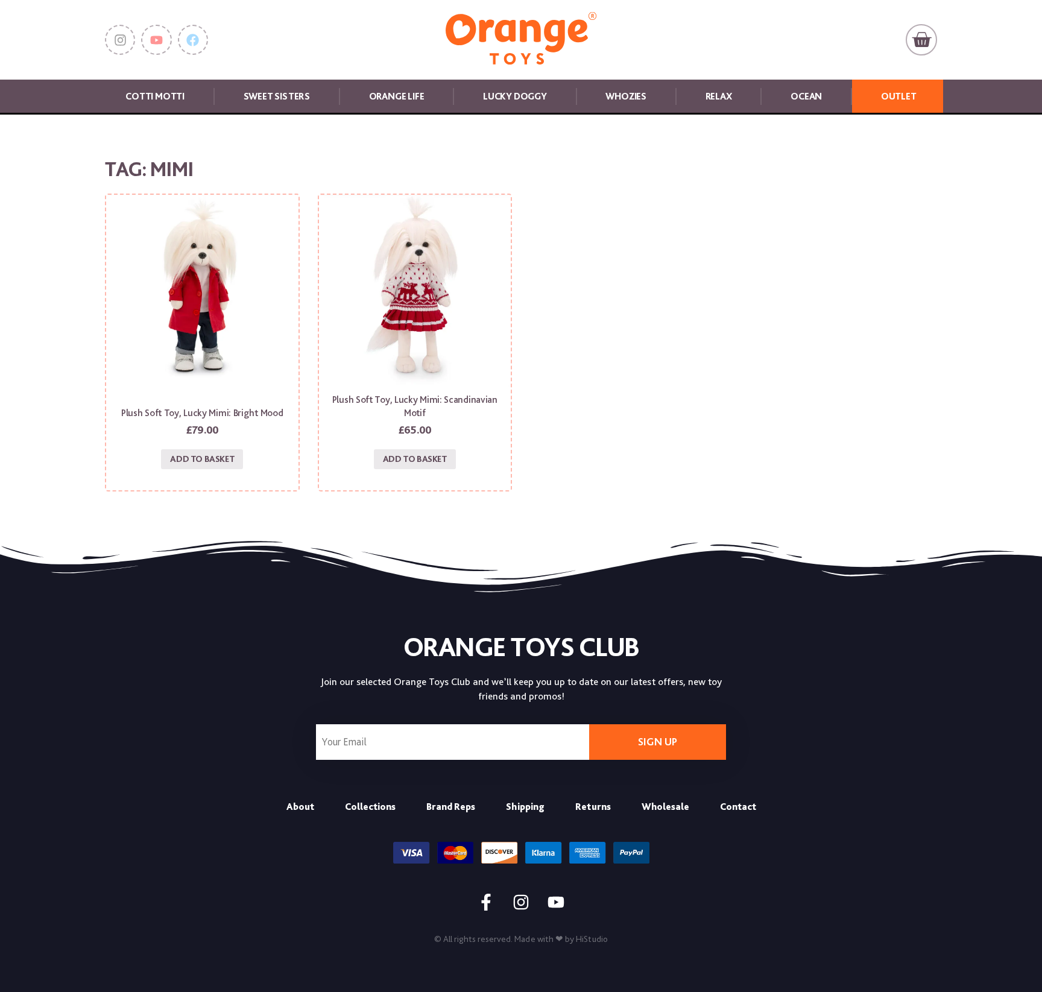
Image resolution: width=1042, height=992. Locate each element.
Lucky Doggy (515, 96)
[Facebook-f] (486, 902)
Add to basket (202, 458)
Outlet (899, 96)
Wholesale (665, 806)
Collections (370, 806)
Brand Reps (450, 806)
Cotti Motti (155, 96)
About (300, 806)
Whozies (625, 96)
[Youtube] (156, 40)
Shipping (525, 806)
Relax (719, 96)
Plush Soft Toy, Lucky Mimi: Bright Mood (202, 413)
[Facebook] (193, 40)
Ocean (806, 96)
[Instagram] (120, 40)
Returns (593, 806)
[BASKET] (921, 39)
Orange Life (397, 96)
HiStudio (592, 939)
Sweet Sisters (277, 96)
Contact (738, 806)
